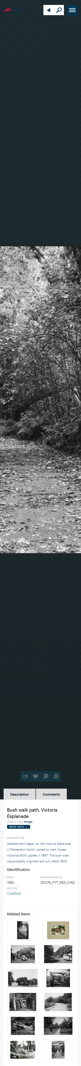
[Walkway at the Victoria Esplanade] (58, 1002)
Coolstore (14, 893)
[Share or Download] (25, 776)
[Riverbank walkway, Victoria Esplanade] (23, 930)
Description (19, 794)
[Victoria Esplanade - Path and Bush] (23, 1050)
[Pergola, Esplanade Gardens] (58, 978)
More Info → (18, 826)
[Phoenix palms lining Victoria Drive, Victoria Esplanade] (58, 954)
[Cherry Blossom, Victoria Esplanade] (23, 954)
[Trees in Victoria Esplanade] (58, 1026)
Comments (51, 794)
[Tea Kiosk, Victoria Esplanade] (58, 930)
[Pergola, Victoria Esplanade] (23, 1002)
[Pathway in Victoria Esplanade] (23, 1026)
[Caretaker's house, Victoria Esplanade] (23, 978)
